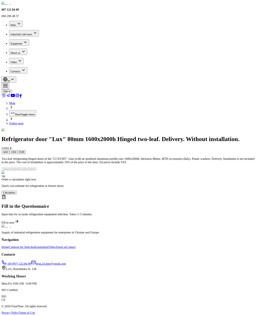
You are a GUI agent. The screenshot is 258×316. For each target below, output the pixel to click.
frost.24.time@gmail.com (51, 263)
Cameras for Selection (22, 247)
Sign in (7, 91)
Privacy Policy (10, 312)
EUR (21, 152)
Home (5, 247)
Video (14, 62)
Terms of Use (27, 312)
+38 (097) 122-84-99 (18, 263)
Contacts (15, 71)
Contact (71, 247)
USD (13, 152)
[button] (129, 209)
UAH (5, 152)
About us (15, 52)
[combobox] (9, 79)
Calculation (9, 192)
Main (13, 25)
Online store (16, 123)
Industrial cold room (21, 34)
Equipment (16, 43)
